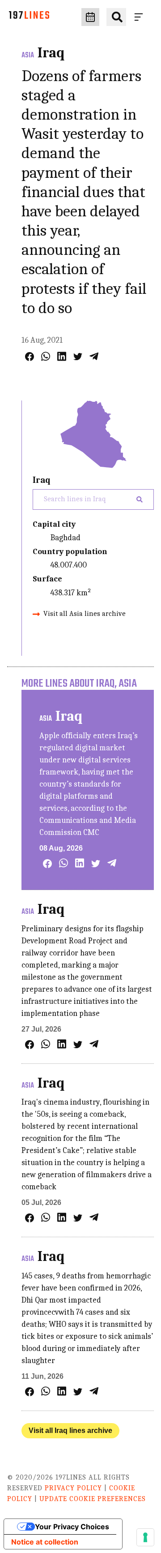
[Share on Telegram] (93, 356)
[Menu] (140, 17)
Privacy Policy (73, 1488)
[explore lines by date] (90, 17)
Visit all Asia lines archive (84, 614)
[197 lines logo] (29, 17)
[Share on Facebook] (29, 356)
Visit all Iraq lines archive (70, 1430)
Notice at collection (44, 1541)
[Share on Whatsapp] (45, 356)
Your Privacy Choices (72, 1526)
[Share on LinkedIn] (61, 356)
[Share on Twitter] (77, 356)
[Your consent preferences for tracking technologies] (145, 1537)
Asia (27, 55)
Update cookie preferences (92, 1499)
